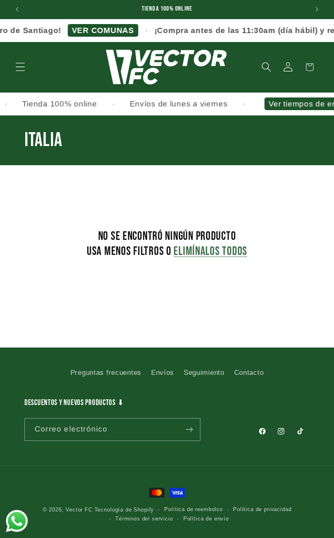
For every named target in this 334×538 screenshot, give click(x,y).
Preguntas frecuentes (105, 372)
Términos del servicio (144, 519)
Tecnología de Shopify (124, 510)
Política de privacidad (262, 509)
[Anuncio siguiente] (317, 9)
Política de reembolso (193, 509)
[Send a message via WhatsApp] (17, 521)
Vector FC (79, 510)
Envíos (162, 372)
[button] (20, 67)
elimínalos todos (210, 251)
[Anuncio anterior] (17, 9)
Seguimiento (204, 372)
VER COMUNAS (99, 30)
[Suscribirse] (189, 429)
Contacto (249, 372)
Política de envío (206, 519)
